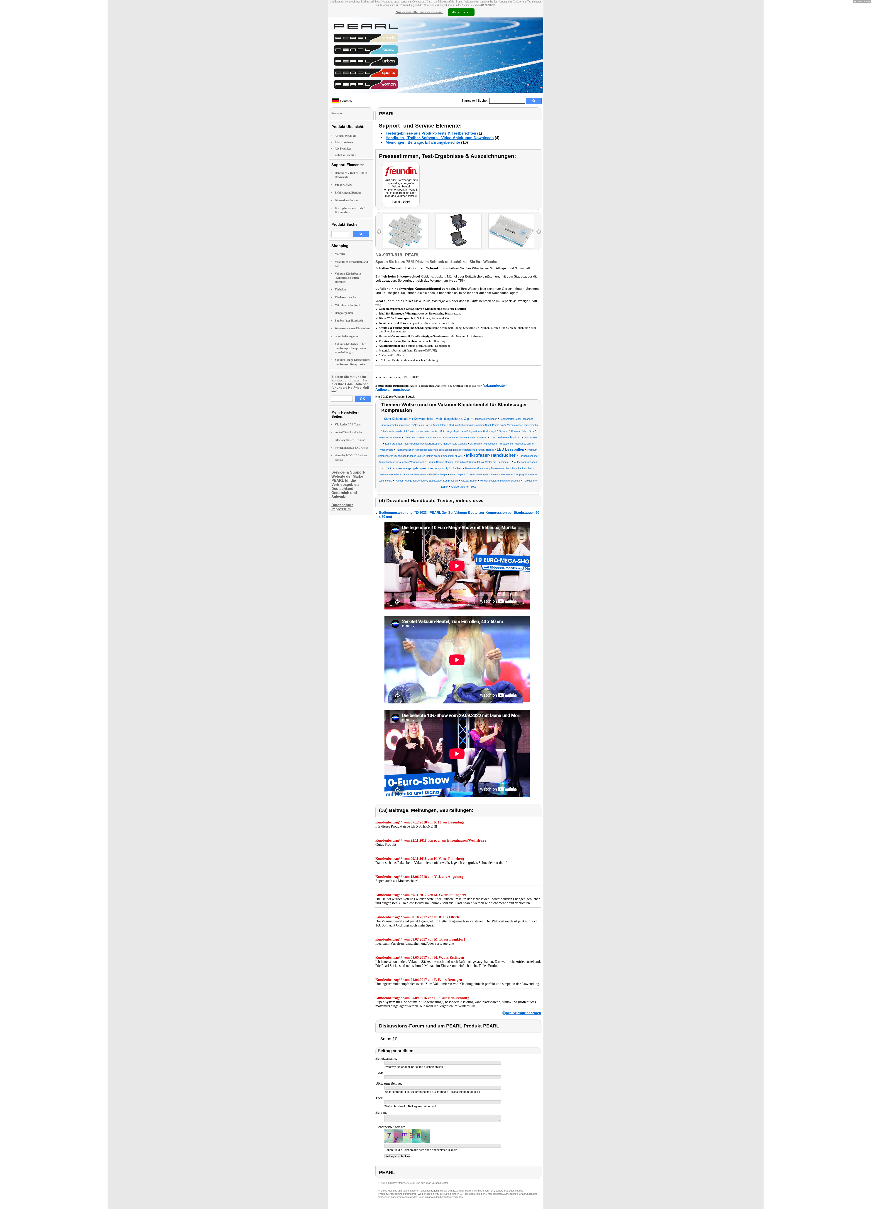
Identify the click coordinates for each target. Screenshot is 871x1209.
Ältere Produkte (344, 142)
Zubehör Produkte (346, 155)
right (538, 231)
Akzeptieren (461, 12)
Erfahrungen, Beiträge (348, 192)
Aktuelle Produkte (345, 136)
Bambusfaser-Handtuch (349, 320)
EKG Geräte (351, 447)
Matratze (340, 254)
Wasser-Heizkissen (350, 440)
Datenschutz (486, 5)
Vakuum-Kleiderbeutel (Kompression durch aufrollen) (348, 277)
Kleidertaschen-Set (346, 297)
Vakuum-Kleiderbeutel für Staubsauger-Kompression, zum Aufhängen (351, 348)
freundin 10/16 (401, 201)
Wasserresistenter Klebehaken (352, 328)
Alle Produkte (343, 148)
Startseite (468, 100)
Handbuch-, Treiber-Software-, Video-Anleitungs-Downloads (440, 138)
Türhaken (341, 289)
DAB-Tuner (348, 424)
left (379, 231)
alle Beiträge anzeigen (523, 1013)
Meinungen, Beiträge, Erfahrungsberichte (423, 142)
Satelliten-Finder (348, 432)
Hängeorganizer (344, 313)
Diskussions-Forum (346, 200)
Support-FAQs (343, 184)
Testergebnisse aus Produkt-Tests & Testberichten (431, 133)
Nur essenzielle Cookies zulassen (419, 12)
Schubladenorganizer (347, 336)
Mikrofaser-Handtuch (347, 305)
